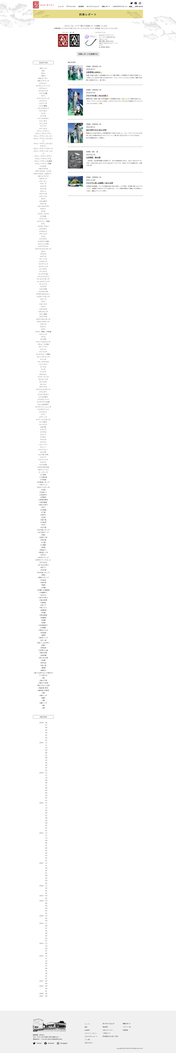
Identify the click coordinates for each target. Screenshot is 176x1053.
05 (46, 730)
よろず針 (44, 464)
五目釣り (44, 495)
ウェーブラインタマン (44, 156)
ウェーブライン (44, 131)
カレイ (43, 191)
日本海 (43, 570)
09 (46, 750)
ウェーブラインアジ (44, 133)
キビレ (43, 209)
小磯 (44, 542)
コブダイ (44, 239)
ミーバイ (44, 444)
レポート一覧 (127, 1027)
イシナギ (44, 123)
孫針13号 (43, 537)
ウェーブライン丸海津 (44, 161)
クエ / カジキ (44, 214)
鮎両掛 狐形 (44, 688)
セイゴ (43, 299)
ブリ (44, 414)
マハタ (43, 439)
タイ (44, 301)
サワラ (43, 256)
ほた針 (43, 427)
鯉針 (44, 698)
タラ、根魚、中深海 (43, 331)
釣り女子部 (44, 658)
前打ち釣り (44, 505)
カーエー (44, 181)
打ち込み (44, 562)
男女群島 (44, 615)
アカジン (44, 83)
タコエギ (44, 309)
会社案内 (81, 6)
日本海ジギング (44, 572)
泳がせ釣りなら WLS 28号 (96, 130)
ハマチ (43, 372)
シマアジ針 (44, 274)
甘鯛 (44, 612)
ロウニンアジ (44, 469)
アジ (43, 96)
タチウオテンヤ (44, 321)
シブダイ (44, 269)
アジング (44, 103)
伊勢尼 (43, 497)
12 (46, 742)
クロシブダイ (44, 226)
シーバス (44, 259)
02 (46, 737)
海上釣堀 (44, 600)
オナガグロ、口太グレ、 (44, 173)
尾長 (44, 547)
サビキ (43, 254)
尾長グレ (44, 550)
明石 (44, 575)
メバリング (44, 459)
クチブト (44, 219)
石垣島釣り (44, 625)
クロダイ (44, 229)
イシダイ (44, 121)
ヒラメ (43, 384)
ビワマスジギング (44, 389)
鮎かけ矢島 (44, 683)
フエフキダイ (44, 394)
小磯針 (43, 545)
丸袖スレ (44, 492)
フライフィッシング (43, 407)
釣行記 (43, 663)
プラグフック (44, 409)
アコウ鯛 (44, 93)
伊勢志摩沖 (44, 500)
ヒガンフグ (44, 379)
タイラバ (44, 304)
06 (46, 727)
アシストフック (44, 98)
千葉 (44, 512)
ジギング (44, 261)
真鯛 (44, 620)
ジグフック (44, 264)
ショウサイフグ (44, 281)
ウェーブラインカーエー (44, 136)
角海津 (43, 648)
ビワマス (44, 387)
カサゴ (43, 186)
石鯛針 (43, 628)
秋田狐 (43, 633)
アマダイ (44, 111)
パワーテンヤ (44, 377)
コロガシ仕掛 (44, 241)
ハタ (44, 369)
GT (44, 71)
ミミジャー (44, 449)
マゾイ (43, 434)
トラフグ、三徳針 (43, 354)
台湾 (44, 517)
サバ (43, 251)
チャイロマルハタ (44, 342)
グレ (44, 224)
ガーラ (43, 183)
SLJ (43, 73)
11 (46, 745)
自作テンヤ (44, 638)
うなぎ (43, 166)
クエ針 (43, 216)
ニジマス (44, 364)
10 (46, 747)
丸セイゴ (44, 484)
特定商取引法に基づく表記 (110, 1036)
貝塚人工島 (44, 650)
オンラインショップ (93, 6)
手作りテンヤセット (43, 560)
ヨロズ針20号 (44, 467)
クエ (44, 211)
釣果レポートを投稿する (88, 54)
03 (46, 735)
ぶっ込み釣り (44, 404)
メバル (43, 462)
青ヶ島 (43, 665)
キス (44, 199)
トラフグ (44, 352)
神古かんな (44, 630)
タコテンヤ (44, 311)
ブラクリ (44, 412)
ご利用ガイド (106, 1033)
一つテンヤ (44, 472)
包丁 (44, 507)
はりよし (44, 374)
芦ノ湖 (43, 640)
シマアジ (44, 271)
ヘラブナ (44, 424)
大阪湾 (43, 522)
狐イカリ (44, 607)
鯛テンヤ (44, 703)
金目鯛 (43, 655)
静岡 (44, 668)
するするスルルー (44, 294)
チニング (44, 334)
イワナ (43, 126)
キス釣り (44, 201)
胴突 (44, 635)
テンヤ (43, 349)
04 (46, 732)
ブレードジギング (44, 419)
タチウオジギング (44, 319)
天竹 (44, 525)
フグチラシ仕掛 (44, 402)
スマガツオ (44, 291)
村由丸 (43, 580)
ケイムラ (44, 234)
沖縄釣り (44, 592)
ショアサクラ (44, 276)
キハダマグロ (44, 206)
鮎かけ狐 (44, 680)
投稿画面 (125, 1030)
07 (46, 725)
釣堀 (44, 660)
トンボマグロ (44, 362)
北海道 (43, 510)
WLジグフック (43, 81)
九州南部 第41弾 (93, 157)
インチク (44, 128)
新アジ (43, 567)
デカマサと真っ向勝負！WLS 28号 (99, 183)
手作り (43, 555)
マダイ (43, 437)
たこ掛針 (44, 314)
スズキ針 (44, 289)
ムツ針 (43, 452)
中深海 (43, 480)
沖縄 (44, 587)
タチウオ (44, 316)
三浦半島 (44, 477)
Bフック (44, 68)
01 (46, 740)
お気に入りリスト (108, 1030)
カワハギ (44, 193)
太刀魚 (43, 527)
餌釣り (43, 670)
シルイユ (44, 284)
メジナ (43, 457)
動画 (130, 6)
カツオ (43, 189)
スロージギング (44, 296)
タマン (43, 327)
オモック (44, 178)
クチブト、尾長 (44, 221)
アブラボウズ (44, 108)
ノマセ (43, 367)
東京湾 (43, 582)
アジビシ (44, 101)
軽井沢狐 (44, 653)
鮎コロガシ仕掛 (44, 685)
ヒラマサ (44, 382)
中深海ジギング (44, 482)
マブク (43, 442)
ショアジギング (44, 279)
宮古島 (43, 540)
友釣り (43, 515)
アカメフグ (44, 91)
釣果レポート (106, 6)
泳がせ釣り (44, 597)
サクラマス (44, 246)
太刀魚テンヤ (44, 532)
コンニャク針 (44, 244)
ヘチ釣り (44, 422)
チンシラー (44, 347)
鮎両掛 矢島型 (44, 690)
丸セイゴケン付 (44, 487)
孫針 (44, 535)
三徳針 (43, 474)
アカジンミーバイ (44, 86)
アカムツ (44, 88)
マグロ (43, 432)
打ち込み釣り (44, 565)
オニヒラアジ (44, 176)
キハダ (43, 204)
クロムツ (44, 231)
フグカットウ (44, 399)
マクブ (43, 429)
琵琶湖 (43, 610)
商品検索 (105, 1027)
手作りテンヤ (44, 557)
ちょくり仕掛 (44, 344)
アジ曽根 (44, 106)
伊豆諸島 (44, 502)
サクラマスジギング (43, 249)
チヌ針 (43, 339)
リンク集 (87, 1039)
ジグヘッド (44, 266)
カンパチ (44, 196)
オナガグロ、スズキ (43, 171)
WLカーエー (43, 78)
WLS (44, 76)
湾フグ (43, 605)
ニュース (61, 6)
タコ (44, 306)
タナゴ (43, 324)
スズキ (43, 286)
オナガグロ (44, 168)
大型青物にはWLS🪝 (94, 72)
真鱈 (44, 622)
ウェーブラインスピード (44, 148)
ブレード (44, 417)
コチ (44, 236)
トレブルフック (44, 357)
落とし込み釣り (44, 643)
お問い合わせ (139, 6)
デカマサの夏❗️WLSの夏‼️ (97, 95)
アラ (44, 113)
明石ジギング (44, 577)
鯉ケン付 (44, 695)
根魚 (44, 585)
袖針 (44, 645)
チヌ (44, 337)
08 (46, 722)
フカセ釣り (44, 397)
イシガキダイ (44, 118)
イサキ (43, 116)
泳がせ (43, 595)
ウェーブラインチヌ (43, 158)
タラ (44, 329)
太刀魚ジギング (44, 530)
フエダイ (44, 392)
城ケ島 (43, 520)
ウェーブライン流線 (43, 163)
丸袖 (44, 490)
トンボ (43, 359)
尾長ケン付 (44, 552)
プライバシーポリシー (91, 1033)
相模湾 (43, 618)
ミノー (43, 447)
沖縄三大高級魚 (44, 590)
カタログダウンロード (119, 6)
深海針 (43, 602)
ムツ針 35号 (43, 454)
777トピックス (71, 6)
